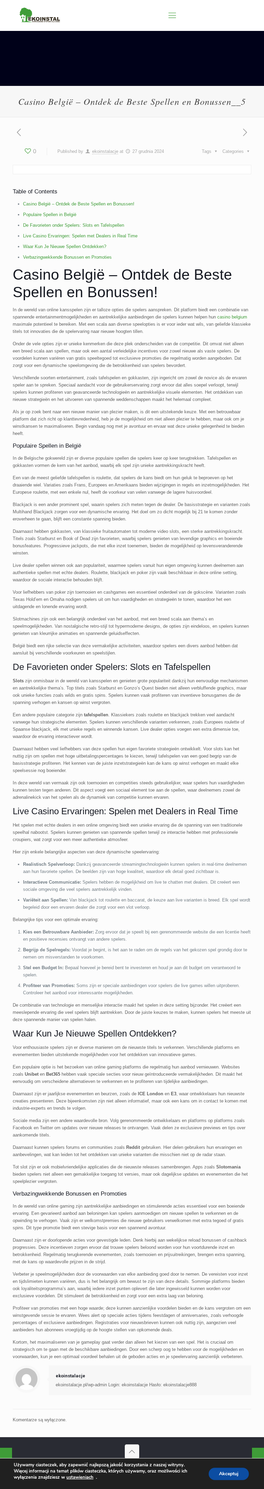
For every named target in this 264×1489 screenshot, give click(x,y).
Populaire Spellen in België (49, 214)
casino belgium (232, 317)
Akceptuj (229, 1473)
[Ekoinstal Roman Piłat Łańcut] (40, 15)
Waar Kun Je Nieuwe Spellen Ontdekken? (64, 246)
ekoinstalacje (105, 151)
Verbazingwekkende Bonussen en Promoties (67, 257)
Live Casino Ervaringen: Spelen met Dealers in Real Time (80, 235)
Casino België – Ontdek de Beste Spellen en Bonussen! (78, 203)
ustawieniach (80, 1477)
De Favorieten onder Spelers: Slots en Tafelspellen (73, 225)
